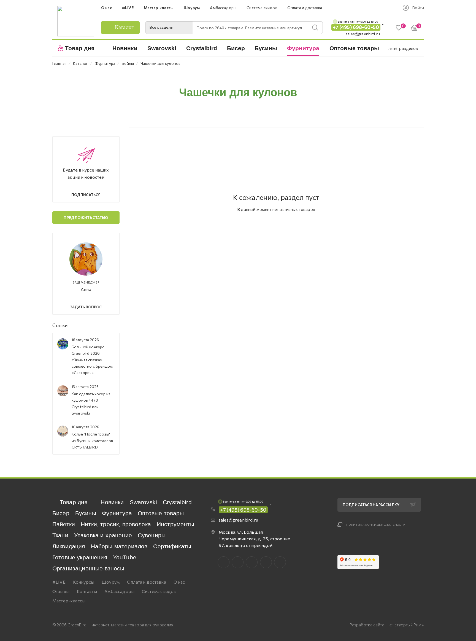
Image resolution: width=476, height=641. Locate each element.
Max (238, 562)
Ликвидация (68, 546)
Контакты (87, 591)
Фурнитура (117, 513)
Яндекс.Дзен (280, 562)
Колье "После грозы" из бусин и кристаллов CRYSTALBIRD (92, 440)
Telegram (252, 562)
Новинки (112, 502)
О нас (179, 581)
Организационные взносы (88, 568)
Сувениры (152, 535)
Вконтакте (223, 562)
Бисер (60, 513)
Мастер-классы (68, 600)
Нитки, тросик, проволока (116, 524)
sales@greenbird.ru (363, 33)
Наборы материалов (119, 546)
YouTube (124, 557)
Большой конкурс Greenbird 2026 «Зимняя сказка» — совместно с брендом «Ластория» (92, 359)
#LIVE (59, 581)
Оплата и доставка (146, 581)
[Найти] (315, 27)
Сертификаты (172, 546)
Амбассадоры (119, 591)
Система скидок (159, 591)
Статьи (59, 325)
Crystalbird (177, 502)
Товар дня (73, 502)
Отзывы (60, 591)
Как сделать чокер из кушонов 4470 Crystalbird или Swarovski (91, 403)
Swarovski (143, 502)
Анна (86, 289)
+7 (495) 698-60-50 (356, 27)
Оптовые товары (161, 513)
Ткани (60, 535)
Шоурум (111, 581)
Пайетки (63, 524)
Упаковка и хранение (103, 535)
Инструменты (175, 524)
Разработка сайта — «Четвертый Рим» (387, 624)
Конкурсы (83, 581)
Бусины (85, 513)
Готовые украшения (79, 557)
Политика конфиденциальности (376, 524)
